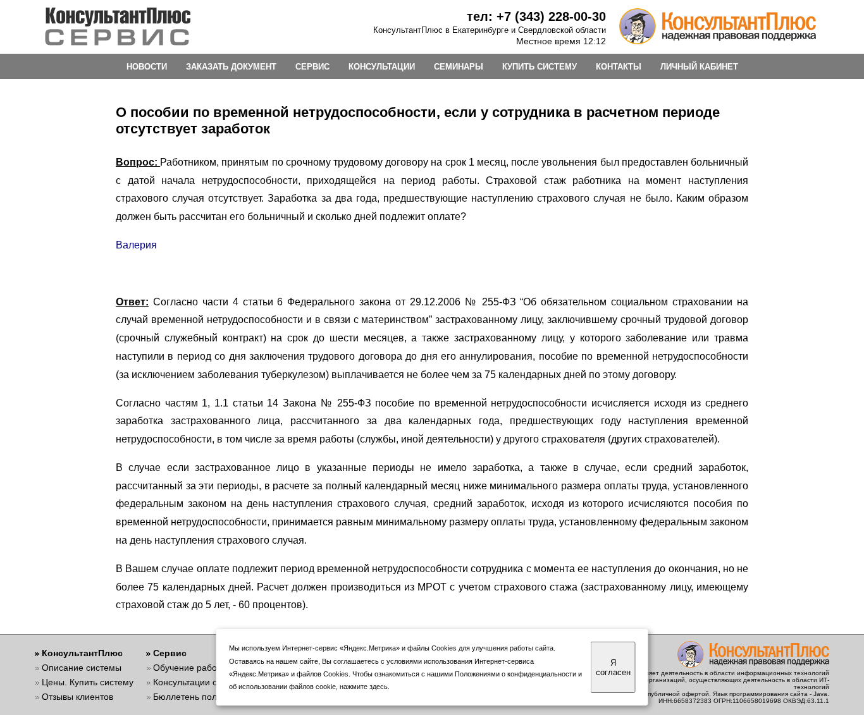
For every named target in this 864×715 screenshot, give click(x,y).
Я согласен (613, 667)
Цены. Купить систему (87, 682)
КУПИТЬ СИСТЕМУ (539, 66)
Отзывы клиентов (77, 697)
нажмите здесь (364, 686)
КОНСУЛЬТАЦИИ (382, 66)
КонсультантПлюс (82, 653)
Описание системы (81, 668)
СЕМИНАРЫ (458, 66)
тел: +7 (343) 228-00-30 (536, 16)
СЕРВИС (312, 66)
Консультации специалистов (211, 682)
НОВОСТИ (147, 66)
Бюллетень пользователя (206, 697)
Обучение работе (189, 668)
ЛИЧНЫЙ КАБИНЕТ (699, 66)
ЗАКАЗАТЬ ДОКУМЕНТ (231, 66)
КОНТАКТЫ (618, 66)
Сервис (170, 653)
